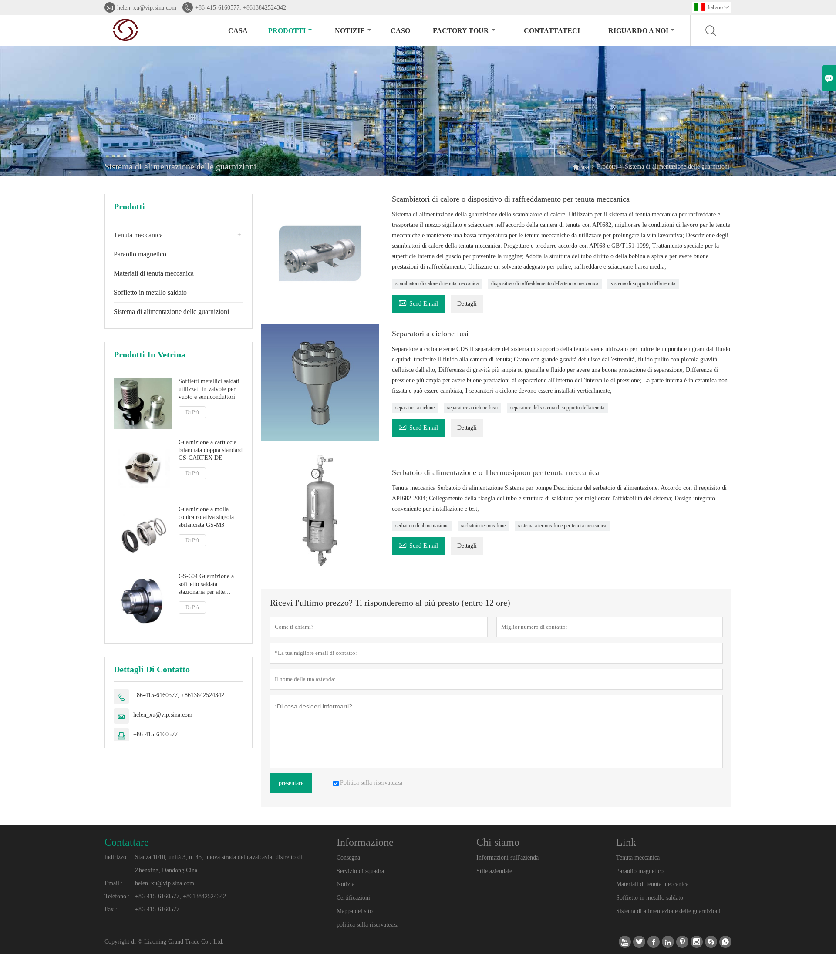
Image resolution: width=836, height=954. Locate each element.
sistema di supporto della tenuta (643, 283)
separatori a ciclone (415, 408)
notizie (350, 30)
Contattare (126, 842)
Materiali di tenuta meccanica (154, 273)
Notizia (345, 884)
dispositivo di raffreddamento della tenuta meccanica (544, 283)
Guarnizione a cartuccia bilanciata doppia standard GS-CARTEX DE (211, 449)
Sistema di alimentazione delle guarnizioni (171, 311)
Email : (113, 883)
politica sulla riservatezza (367, 924)
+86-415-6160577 (155, 734)
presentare (291, 783)
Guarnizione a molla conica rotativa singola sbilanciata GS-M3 (206, 517)
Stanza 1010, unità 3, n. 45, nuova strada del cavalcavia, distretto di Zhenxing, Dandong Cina (218, 863)
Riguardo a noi (638, 30)
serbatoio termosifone (483, 526)
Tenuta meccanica (138, 235)
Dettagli (467, 303)
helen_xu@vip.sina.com (146, 7)
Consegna (348, 857)
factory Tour (461, 30)
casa (238, 30)
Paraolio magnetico (140, 254)
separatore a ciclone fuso (472, 408)
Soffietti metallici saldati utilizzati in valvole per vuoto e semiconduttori (209, 389)
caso (400, 30)
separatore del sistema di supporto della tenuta (557, 408)
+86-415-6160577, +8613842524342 (240, 7)
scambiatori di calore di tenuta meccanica (437, 283)
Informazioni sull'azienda (507, 857)
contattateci (552, 30)
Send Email (418, 302)
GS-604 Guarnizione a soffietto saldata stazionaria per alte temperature (206, 584)
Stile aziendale (494, 871)
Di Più (192, 412)
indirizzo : (117, 857)
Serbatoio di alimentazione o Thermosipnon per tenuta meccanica (495, 472)
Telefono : (117, 896)
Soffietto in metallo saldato (150, 292)
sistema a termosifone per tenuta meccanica (562, 526)
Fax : (110, 909)
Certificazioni (353, 897)
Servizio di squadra (360, 871)
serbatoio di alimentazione (421, 526)
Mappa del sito (355, 911)
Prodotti (287, 30)
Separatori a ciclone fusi (430, 333)
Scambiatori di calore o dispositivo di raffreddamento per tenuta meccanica (511, 199)
